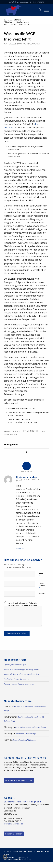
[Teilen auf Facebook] (26, 452)
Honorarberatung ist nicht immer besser (19, 684)
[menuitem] (38, 10)
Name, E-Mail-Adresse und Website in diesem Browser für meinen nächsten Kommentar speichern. (22, 605)
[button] (5, 857)
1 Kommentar (29, 431)
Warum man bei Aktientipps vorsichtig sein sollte (22, 669)
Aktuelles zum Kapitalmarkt (22, 43)
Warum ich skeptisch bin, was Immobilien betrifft (22, 674)
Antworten (20, 548)
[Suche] (38, 10)
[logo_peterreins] (22, 10)
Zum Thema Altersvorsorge (25, 733)
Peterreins (10, 434)
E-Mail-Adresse (42, 585)
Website (42, 593)
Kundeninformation (13, 834)
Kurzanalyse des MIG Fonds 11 (24, 740)
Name (41, 574)
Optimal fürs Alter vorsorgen (15, 664)
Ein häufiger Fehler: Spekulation (16, 679)
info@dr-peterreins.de (19, 2)
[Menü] (45, 10)
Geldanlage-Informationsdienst (18, 780)
